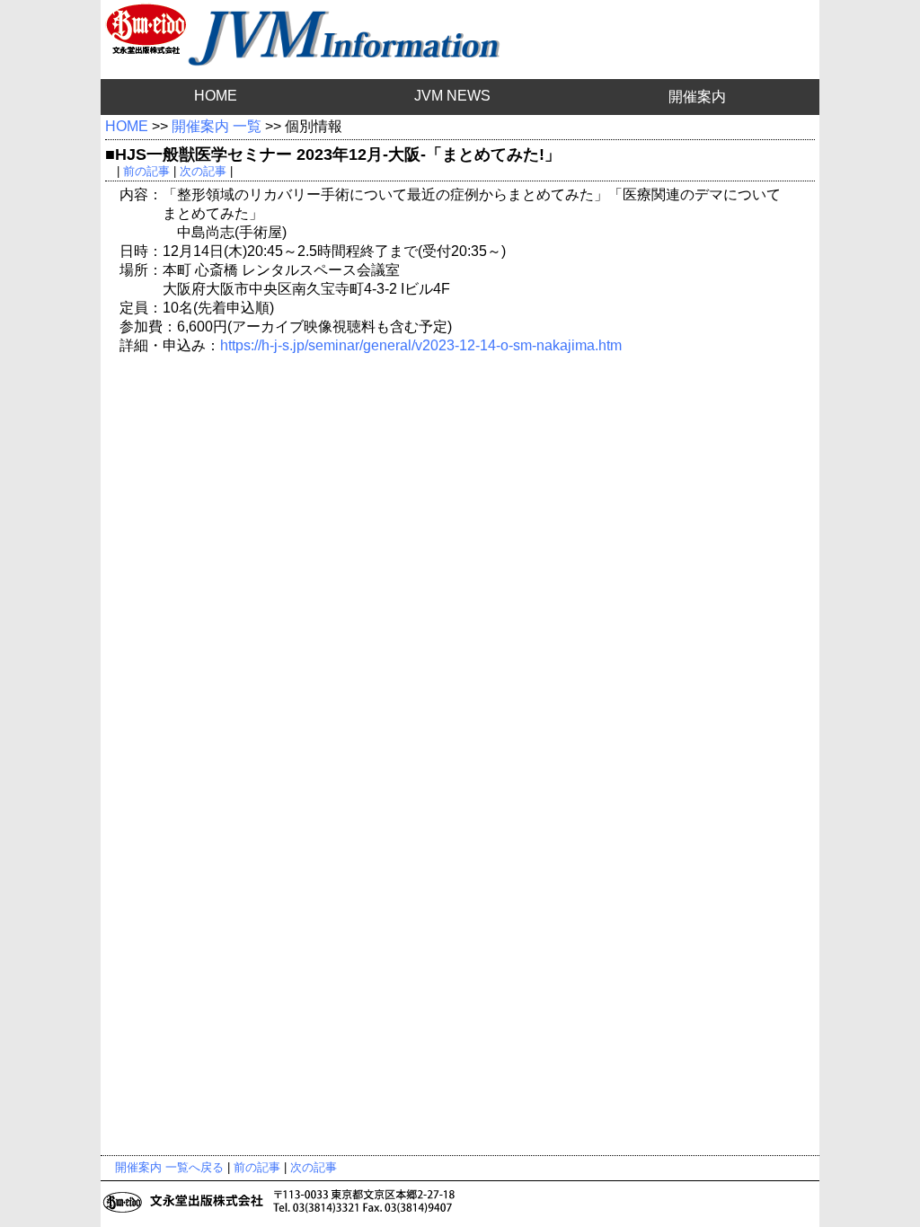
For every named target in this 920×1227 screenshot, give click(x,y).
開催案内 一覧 (216, 126)
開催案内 (697, 96)
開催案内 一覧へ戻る (169, 1167)
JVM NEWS (452, 95)
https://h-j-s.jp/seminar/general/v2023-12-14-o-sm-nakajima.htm (421, 345)
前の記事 (146, 171)
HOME (215, 95)
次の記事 (203, 171)
